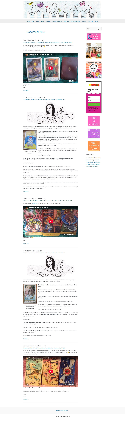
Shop (33, 21)
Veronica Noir (41, 99)
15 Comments (26, 42)
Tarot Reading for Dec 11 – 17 (34, 199)
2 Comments (26, 200)
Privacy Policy (59, 410)
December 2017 (34, 42)
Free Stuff (48, 21)
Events (42, 21)
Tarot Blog (90, 21)
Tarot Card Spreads (75, 21)
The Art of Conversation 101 (34, 97)
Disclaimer (66, 410)
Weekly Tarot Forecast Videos (45, 42)
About (37, 21)
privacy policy (90, 109)
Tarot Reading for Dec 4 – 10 (34, 346)
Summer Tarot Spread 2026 (92, 160)
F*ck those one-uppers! (32, 251)
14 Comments (26, 99)
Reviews (84, 21)
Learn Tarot (66, 21)
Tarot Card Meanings (57, 21)
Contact (96, 21)
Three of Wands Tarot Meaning (93, 162)
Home (28, 21)
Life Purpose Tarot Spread (92, 166)
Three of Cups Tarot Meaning (92, 164)
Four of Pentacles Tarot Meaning (93, 157)
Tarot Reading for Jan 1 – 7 (33, 40)
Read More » (26, 90)
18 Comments (26, 253)
